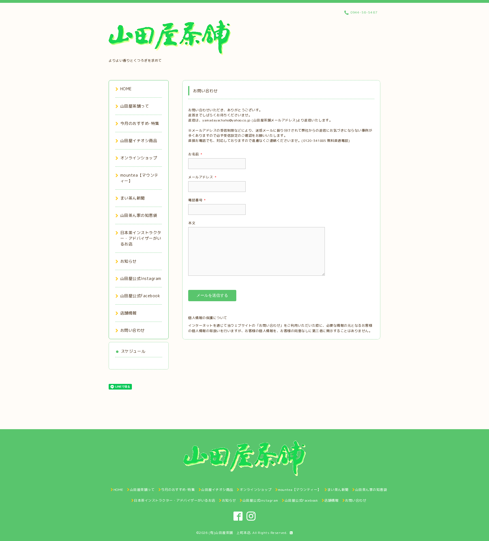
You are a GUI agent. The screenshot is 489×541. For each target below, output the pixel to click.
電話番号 (197, 200)
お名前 (195, 154)
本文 (191, 223)
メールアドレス (202, 177)
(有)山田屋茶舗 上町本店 (230, 532)
